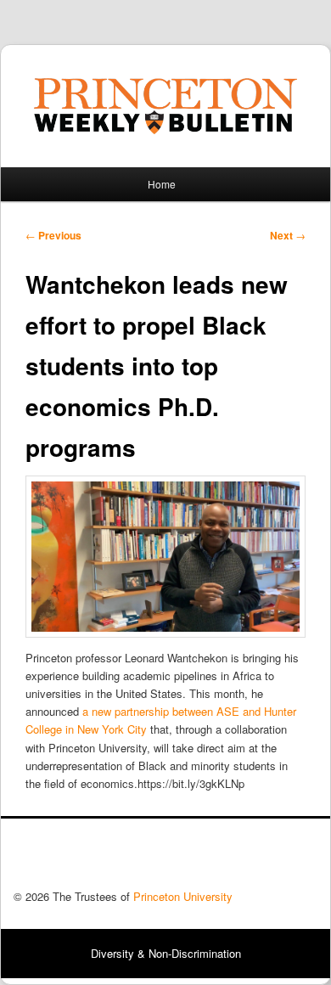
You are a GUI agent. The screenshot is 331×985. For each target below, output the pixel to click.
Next (288, 235)
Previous (53, 235)
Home (162, 184)
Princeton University (254, 858)
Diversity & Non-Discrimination (166, 953)
